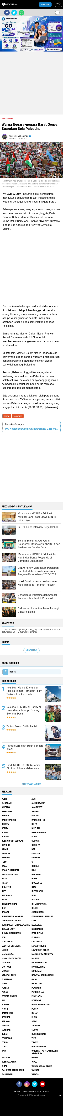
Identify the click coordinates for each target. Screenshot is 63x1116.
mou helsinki (38, 966)
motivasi (6, 966)
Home (4, 119)
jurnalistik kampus (12, 916)
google (35, 866)
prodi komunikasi (41, 1004)
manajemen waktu (11, 958)
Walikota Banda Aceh (13, 1070)
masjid (35, 958)
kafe (34, 920)
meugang (6, 962)
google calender (11, 870)
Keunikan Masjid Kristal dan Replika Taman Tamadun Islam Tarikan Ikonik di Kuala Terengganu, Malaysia (24, 691)
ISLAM (35, 908)
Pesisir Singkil (9, 996)
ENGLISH (36, 853)
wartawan (7, 1074)
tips (34, 1038)
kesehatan (37, 929)
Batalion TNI (38, 820)
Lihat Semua (31, 650)
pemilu (5, 987)
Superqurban (39, 1034)
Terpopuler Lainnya (31, 784)
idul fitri (6, 887)
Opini (4, 983)
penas (5, 992)
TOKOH (5, 1042)
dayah (5, 849)
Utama (35, 1057)
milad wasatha (39, 962)
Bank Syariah (9, 820)
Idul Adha (37, 882)
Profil (5, 1008)
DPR (33, 849)
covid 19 (6, 845)
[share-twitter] (14, 13)
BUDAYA (5, 836)
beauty (5, 824)
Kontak (46, 1091)
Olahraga (7, 979)
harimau (36, 874)
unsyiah (6, 1057)
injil (34, 895)
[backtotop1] (60, 1095)
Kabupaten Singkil (11, 920)
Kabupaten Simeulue (42, 916)
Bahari (5, 815)
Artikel (36, 811)
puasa (35, 1008)
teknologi (7, 1038)
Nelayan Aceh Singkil (43, 975)
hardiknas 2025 (10, 874)
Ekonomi (6, 853)
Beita (34, 824)
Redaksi (17, 1091)
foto (4, 861)
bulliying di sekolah (13, 841)
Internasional (9, 903)
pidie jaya (37, 996)
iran (4, 908)
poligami (36, 1000)
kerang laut (8, 929)
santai (5, 1025)
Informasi (7, 895)
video (34, 1061)
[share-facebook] (7, 13)
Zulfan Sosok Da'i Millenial (21, 726)
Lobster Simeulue (11, 945)
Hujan (5, 882)
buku (34, 836)
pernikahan (38, 992)
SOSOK (35, 1029)
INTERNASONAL (39, 903)
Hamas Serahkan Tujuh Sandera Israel (24, 747)
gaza (4, 866)
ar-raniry (7, 811)
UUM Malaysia (9, 1061)
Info (4, 891)
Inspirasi (36, 899)
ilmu (34, 887)
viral (4, 1066)
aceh (4, 799)
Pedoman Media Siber (31, 1091)
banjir (35, 815)
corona (35, 841)
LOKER (5, 950)
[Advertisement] (31, 83)
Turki (4, 1046)
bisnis (5, 832)
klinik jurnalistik (11, 933)
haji (34, 870)
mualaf (6, 971)
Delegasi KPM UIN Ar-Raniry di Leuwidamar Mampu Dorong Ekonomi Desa (23, 710)
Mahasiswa (8, 954)
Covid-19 (36, 845)
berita (7, 416)
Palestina (17, 416)
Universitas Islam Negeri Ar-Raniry (45, 1052)
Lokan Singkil (39, 945)
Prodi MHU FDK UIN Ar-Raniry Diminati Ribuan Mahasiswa (23, 767)
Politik (5, 1004)
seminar (6, 1029)
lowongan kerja (40, 950)
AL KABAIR (7, 803)
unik (4, 1050)
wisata (35, 1074)
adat (34, 799)
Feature (36, 857)
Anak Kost (37, 807)
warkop (36, 1070)
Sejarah (36, 1025)
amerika (6, 807)
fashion (6, 857)
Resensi (6, 1017)
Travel (35, 1042)
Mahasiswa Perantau (43, 954)
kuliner (36, 937)
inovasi (5, 899)
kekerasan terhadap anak (16, 924)
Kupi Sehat (7, 941)
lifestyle (37, 941)
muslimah (37, 971)
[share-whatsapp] (21, 13)
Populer (45, 4)
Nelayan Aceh (9, 975)
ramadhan (7, 1013)
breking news (39, 832)
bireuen (36, 828)
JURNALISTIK (38, 912)
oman (34, 979)
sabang (6, 1021)
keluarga (37, 924)
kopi (4, 937)
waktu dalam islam (42, 1066)
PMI (3, 1000)
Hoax (4, 878)
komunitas (37, 933)
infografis (37, 891)
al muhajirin (38, 803)
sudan (5, 1034)
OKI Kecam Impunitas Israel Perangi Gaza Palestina (31, 428)
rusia (34, 1017)
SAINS (34, 1021)
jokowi (5, 912)
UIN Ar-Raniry (39, 1046)
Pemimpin (37, 987)
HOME (34, 878)
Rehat (35, 1013)
